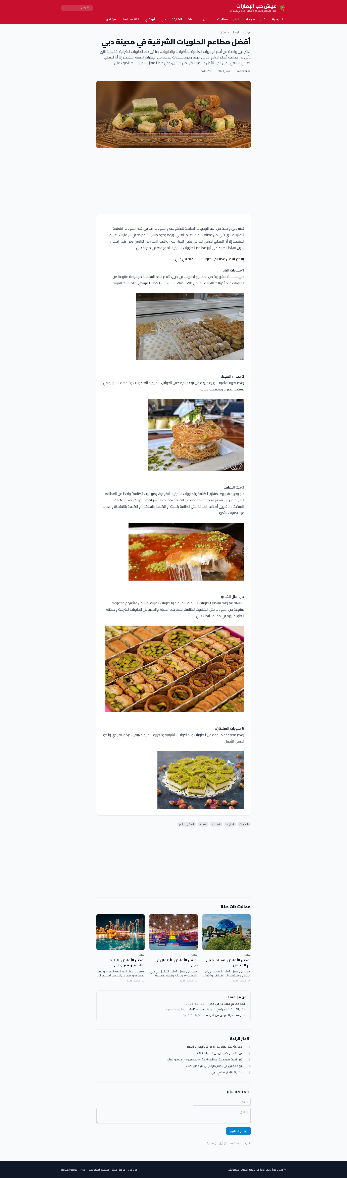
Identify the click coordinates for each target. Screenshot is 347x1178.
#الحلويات (244, 824)
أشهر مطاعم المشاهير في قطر (227, 1003)
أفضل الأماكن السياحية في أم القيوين (228, 962)
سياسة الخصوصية (99, 1170)
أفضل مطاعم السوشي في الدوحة (226, 1015)
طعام (237, 19)
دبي (163, 19)
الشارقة (177, 19)
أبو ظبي (150, 19)
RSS (83, 1170)
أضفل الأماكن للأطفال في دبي (176, 962)
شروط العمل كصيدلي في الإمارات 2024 (220, 1053)
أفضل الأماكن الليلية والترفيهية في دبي (127, 962)
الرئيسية (278, 19)
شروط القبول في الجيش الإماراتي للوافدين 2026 (214, 1066)
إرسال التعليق (238, 1131)
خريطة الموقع (69, 1170)
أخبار (263, 19)
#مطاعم (216, 824)
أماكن (207, 19)
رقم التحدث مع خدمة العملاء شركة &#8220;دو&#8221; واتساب (205, 1059)
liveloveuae (244, 71)
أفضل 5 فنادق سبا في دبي (227, 1072)
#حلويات (230, 824)
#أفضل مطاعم (186, 824)
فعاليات (222, 19)
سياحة (250, 19)
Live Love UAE (130, 19)
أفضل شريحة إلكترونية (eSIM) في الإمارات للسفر (215, 1047)
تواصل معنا (118, 1170)
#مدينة (203, 824)
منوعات (193, 19)
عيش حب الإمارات (241, 32)
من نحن (111, 19)
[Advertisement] (173, 181)
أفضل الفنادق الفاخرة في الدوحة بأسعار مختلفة (217, 1009)
